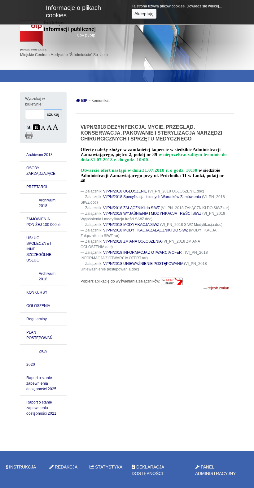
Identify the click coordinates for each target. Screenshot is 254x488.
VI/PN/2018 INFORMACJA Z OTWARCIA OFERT (143, 252)
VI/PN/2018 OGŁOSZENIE (125, 191)
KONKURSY (36, 292)
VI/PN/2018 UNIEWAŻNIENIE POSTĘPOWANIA (143, 263)
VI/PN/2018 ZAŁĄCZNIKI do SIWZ (131, 208)
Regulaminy (36, 319)
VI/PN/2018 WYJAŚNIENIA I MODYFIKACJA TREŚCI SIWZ (152, 213)
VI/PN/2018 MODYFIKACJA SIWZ (131, 224)
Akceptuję (144, 13)
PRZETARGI (36, 187)
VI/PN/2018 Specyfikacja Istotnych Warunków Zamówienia (152, 197)
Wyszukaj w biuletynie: (35, 101)
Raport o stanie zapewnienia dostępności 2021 (41, 408)
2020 (30, 364)
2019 (43, 351)
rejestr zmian (218, 288)
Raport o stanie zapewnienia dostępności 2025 (41, 383)
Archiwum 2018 (39, 155)
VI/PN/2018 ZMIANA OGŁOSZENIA (132, 241)
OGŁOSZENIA (38, 306)
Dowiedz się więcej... (204, 6)
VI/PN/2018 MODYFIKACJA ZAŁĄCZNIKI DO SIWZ (145, 230)
